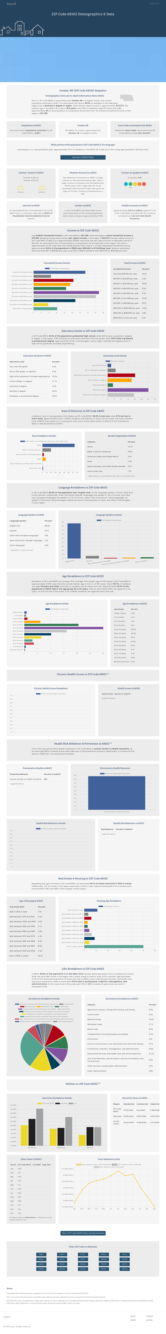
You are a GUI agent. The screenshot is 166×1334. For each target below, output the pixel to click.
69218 (103, 1264)
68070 (124, 1264)
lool (6, 1316)
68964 (83, 1264)
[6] (99, 1083)
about (133, 1316)
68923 (62, 1254)
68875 (124, 1269)
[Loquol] (11, 5)
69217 (83, 1259)
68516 (82, 1269)
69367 (83, 1254)
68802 (41, 1259)
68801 (41, 1254)
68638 (104, 1259)
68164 (62, 1264)
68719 (124, 1259)
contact (149, 1316)
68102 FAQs (154, 4)
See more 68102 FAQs (83, 157)
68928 (62, 1269)
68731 (62, 1259)
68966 (41, 1269)
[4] (108, 674)
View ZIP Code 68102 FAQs (83, 1233)
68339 (41, 1264)
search (133, 1320)
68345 (104, 1254)
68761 (103, 1269)
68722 (124, 1254)
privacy (149, 1320)
